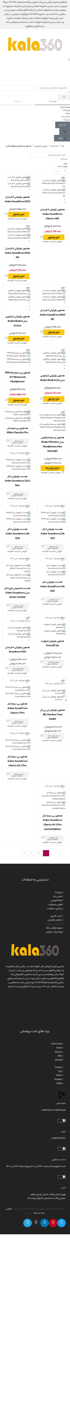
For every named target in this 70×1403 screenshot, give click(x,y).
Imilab (59, 1084)
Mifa (60, 1056)
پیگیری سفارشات (54, 909)
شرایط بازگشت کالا (54, 928)
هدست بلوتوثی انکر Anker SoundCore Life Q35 (52, 586)
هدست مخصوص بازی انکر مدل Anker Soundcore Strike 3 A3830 (17, 593)
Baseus (58, 1052)
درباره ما (58, 893)
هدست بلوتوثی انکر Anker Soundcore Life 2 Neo (17, 481)
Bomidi (58, 1060)
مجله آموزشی (56, 900)
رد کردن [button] (29, 26)
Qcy (60, 1072)
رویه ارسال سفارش (54, 932)
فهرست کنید (62, 166)
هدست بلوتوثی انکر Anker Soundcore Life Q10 (53, 534)
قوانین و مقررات (55, 905)
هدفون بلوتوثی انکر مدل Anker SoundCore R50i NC (17, 253)
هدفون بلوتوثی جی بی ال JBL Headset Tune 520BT (52, 714)
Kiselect (58, 1080)
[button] (62, 125)
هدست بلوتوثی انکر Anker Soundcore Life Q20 (18, 534)
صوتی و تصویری (40, 146)
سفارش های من (55, 920)
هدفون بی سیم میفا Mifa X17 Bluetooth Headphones (17, 377)
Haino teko (56, 1044)
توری (65, 163)
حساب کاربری (56, 916)
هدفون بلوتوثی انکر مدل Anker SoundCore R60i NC (52, 315)
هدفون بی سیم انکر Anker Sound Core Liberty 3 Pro (17, 708)
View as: (63, 159)
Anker (59, 1048)
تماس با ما (57, 897)
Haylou (58, 1067)
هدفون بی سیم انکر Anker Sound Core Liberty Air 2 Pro (17, 761)
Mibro (59, 1075)
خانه (62, 146)
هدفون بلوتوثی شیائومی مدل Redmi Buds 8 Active (17, 321)
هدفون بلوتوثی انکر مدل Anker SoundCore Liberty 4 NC (52, 214)
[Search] (64, 97)
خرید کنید (54, 146)
